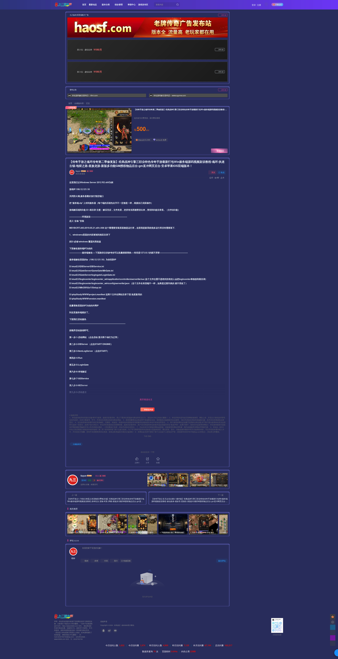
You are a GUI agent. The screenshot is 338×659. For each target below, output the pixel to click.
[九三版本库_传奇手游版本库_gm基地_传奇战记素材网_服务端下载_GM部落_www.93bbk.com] (64, 616)
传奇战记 (117, 625)
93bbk (125, 625)
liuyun (78, 171)
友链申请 (103, 621)
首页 (70, 103)
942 (84, 480)
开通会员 (278, 4)
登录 (254, 4)
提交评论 (222, 560)
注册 (259, 4)
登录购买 (220, 150)
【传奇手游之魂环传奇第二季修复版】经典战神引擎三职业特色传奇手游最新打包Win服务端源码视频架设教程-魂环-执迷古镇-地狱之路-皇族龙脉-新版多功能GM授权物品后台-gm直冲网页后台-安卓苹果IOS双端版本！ (147, 163)
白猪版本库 (79, 103)
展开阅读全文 (146, 399)
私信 (222, 172)
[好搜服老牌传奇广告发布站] (147, 27)
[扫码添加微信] (332, 632)
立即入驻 (223, 15)
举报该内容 (148, 409)
